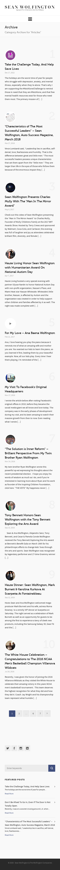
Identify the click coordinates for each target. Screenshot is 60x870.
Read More (9, 794)
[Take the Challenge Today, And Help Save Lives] (10, 55)
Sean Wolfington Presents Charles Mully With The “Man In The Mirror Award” (28, 201)
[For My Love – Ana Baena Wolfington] (10, 323)
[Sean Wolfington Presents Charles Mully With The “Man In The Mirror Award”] (10, 187)
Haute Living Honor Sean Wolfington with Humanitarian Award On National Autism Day (30, 267)
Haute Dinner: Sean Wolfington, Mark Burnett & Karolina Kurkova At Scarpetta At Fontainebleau (30, 589)
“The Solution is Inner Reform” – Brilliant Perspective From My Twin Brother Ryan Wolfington (28, 453)
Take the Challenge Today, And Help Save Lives (27, 786)
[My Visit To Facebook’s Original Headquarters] (10, 377)
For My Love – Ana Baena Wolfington (30, 333)
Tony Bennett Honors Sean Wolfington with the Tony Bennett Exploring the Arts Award (27, 519)
